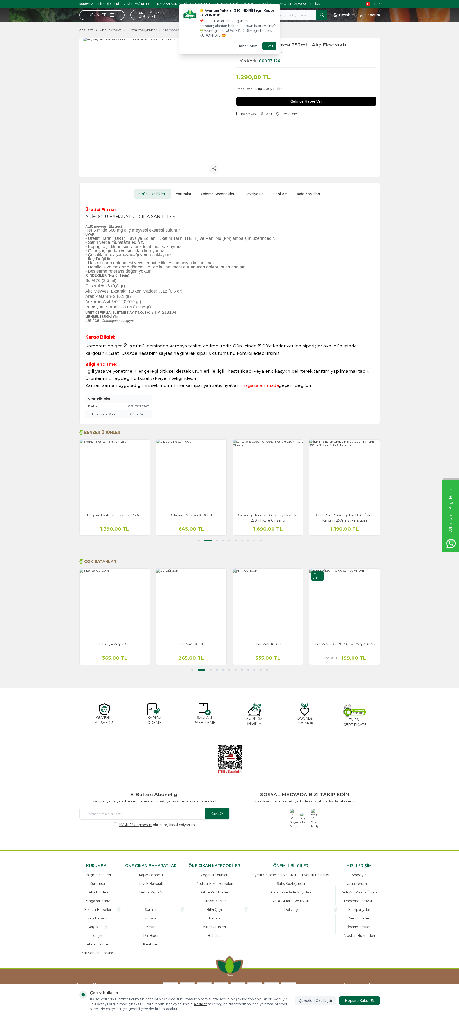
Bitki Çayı (214, 909)
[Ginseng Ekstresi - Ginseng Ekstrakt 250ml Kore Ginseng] (268, 475)
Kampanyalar (359, 909)
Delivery (291, 909)
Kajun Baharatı (151, 875)
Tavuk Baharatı (151, 883)
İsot (151, 901)
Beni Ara (280, 194)
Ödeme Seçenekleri (218, 194)
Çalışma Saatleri (98, 875)
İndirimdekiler (359, 927)
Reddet (200, 1004)
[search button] (321, 15)
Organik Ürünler (214, 875)
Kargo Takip (97, 927)
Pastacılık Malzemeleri (214, 883)
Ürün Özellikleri (152, 194)
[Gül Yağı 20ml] (191, 604)
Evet (269, 46)
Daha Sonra (247, 46)
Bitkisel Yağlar (214, 901)
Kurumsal (86, 4)
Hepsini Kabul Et (359, 1000)
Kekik (150, 927)
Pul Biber (151, 935)
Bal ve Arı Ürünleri (214, 892)
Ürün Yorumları (359, 883)
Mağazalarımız (168, 4)
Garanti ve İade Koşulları (291, 892)
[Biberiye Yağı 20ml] (115, 604)
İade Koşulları (308, 194)
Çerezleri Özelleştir (315, 1000)
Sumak (151, 909)
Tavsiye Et (254, 194)
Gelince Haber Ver (306, 101)
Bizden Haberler (97, 909)
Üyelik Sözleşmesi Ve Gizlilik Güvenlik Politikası (291, 875)
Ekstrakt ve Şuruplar (142, 30)
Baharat (214, 935)
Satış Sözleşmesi (291, 883)
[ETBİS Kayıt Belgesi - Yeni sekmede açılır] (230, 759)
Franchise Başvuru (291, 4)
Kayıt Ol (217, 813)
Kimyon (150, 918)
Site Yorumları (97, 944)
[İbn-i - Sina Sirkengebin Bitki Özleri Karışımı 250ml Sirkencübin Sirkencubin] (344, 475)
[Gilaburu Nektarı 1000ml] (191, 475)
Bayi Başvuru (98, 918)
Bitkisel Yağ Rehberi (138, 4)
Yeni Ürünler (359, 918)
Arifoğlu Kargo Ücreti (359, 892)
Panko (214, 918)
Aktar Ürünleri (214, 927)
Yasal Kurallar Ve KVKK (291, 901)
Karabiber (151, 944)
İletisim (315, 4)
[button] (199, 540)
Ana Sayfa (86, 30)
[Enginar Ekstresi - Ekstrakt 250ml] (115, 475)
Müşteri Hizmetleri (359, 935)
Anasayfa (359, 875)
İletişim (98, 935)
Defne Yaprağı (151, 892)
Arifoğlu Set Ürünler (152, 15)
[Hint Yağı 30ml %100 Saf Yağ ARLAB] (344, 604)
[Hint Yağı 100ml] (268, 604)
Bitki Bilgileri (108, 4)
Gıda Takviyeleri (111, 30)
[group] (153, 107)
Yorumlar (183, 194)
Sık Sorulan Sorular (97, 953)
